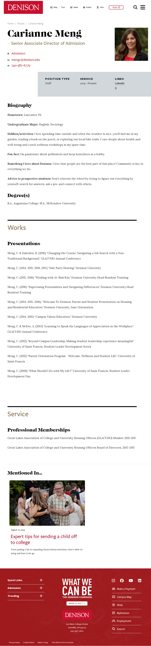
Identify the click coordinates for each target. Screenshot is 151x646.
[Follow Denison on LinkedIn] (139, 581)
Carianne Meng (35, 23)
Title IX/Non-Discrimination (62, 642)
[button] (135, 7)
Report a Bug (43, 642)
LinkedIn (119, 83)
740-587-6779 (20, 65)
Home (11, 23)
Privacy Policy (14, 642)
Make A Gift (77, 603)
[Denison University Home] (77, 619)
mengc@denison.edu (26, 60)
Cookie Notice (28, 642)
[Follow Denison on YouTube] (131, 581)
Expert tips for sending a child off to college (44, 539)
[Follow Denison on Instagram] (113, 581)
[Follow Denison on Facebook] (122, 581)
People (20, 23)
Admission (18, 53)
